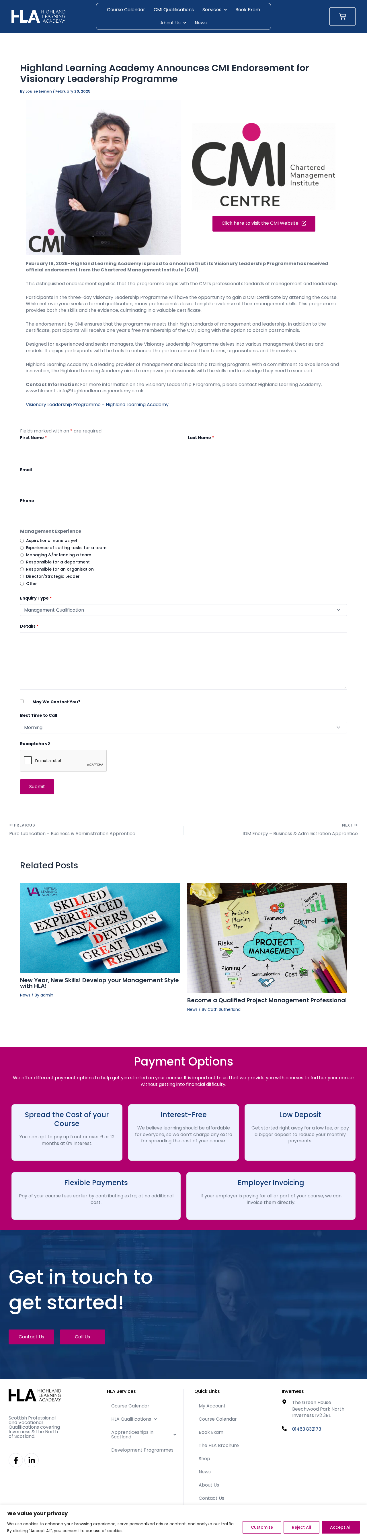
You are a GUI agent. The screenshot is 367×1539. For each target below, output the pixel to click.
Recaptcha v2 (35, 744)
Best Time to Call (38, 715)
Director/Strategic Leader (53, 576)
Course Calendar (126, 9)
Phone (27, 501)
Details (29, 626)
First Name (33, 437)
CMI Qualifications (174, 9)
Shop (204, 1458)
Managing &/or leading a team (58, 555)
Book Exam (247, 9)
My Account (212, 1406)
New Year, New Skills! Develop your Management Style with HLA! (99, 983)
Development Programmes (142, 1450)
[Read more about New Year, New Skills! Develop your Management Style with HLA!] (100, 927)
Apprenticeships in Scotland (132, 1434)
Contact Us (211, 1498)
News (201, 22)
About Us (170, 22)
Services (211, 9)
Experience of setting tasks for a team (66, 548)
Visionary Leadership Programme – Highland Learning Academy (97, 404)
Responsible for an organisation (60, 569)
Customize (262, 1527)
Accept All (341, 1527)
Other (32, 583)
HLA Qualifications (131, 1419)
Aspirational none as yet (51, 540)
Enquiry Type (36, 598)
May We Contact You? (56, 702)
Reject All (301, 1527)
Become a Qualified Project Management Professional (267, 1000)
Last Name (201, 437)
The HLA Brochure (219, 1445)
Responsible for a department (58, 562)
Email (26, 470)
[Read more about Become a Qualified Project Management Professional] (267, 937)
